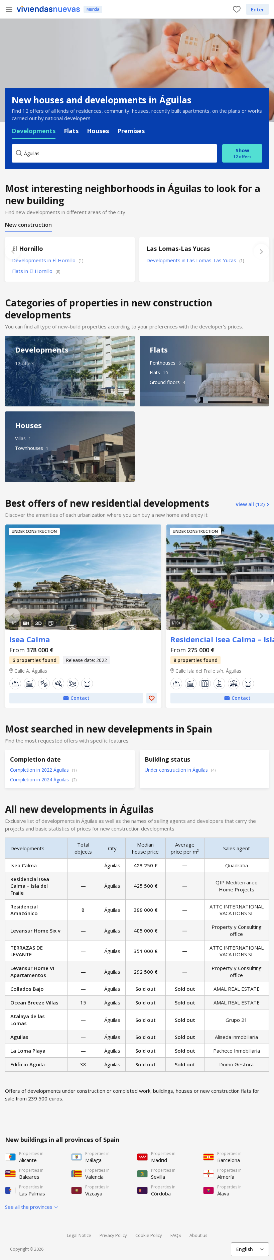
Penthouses (162, 363)
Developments (33, 131)
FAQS (175, 1235)
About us (198, 1235)
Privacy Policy (113, 1235)
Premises (131, 131)
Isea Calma (83, 577)
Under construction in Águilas (177, 770)
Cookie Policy (148, 1235)
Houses (98, 131)
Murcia (93, 9)
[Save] (151, 698)
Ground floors (165, 382)
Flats (71, 131)
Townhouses (29, 448)
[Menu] (9, 9)
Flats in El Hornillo (36, 271)
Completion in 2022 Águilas (40, 770)
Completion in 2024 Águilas (40, 779)
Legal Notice (79, 1235)
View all (250, 504)
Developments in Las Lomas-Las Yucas (195, 260)
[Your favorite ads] (237, 9)
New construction (28, 224)
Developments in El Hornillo (47, 260)
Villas (20, 438)
